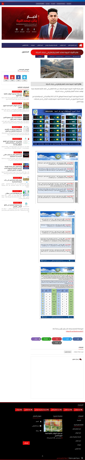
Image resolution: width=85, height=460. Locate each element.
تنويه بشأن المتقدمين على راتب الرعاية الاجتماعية (13, 181)
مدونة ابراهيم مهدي (62, 458)
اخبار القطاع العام (72, 45)
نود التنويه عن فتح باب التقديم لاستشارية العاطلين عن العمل (13, 130)
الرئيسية (69, 4)
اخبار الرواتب (63, 45)
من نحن (47, 4)
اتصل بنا (53, 4)
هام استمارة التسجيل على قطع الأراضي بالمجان (13, 206)
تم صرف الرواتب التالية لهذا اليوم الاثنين (12, 106)
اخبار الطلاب (40, 45)
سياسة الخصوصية (61, 4)
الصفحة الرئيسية (60, 56)
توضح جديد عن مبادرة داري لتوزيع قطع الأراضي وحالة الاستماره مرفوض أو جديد (12, 143)
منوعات (33, 45)
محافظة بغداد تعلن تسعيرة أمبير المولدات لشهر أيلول (12, 118)
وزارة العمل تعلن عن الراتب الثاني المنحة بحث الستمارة (12, 155)
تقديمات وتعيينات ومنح (51, 45)
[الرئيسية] (80, 45)
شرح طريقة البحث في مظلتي (13, 193)
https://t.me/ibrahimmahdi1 (74, 331)
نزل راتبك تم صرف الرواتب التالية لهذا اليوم (13, 95)
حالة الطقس (25, 45)
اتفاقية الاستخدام (40, 4)
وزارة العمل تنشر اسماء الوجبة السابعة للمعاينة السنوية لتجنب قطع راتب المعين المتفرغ (13, 168)
